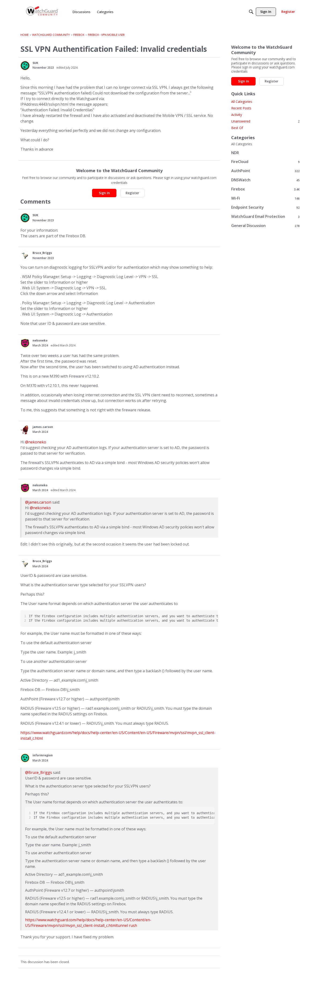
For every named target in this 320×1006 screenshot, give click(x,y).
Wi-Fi (265, 198)
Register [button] (132, 193)
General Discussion (265, 225)
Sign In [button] (104, 193)
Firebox (265, 189)
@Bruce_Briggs (38, 772)
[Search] (251, 11)
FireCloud (265, 161)
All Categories (241, 101)
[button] (25, 65)
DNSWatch (265, 180)
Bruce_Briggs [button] (42, 253)
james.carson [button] (43, 427)
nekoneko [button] (40, 340)
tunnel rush (126, 925)
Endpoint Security (265, 207)
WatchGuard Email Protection (265, 216)
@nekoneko (35, 442)
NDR (235, 152)
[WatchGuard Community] (42, 12)
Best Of (237, 128)
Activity (236, 114)
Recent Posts (241, 108)
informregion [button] (43, 755)
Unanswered (265, 121)
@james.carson (38, 502)
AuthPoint (265, 170)
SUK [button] (35, 63)
